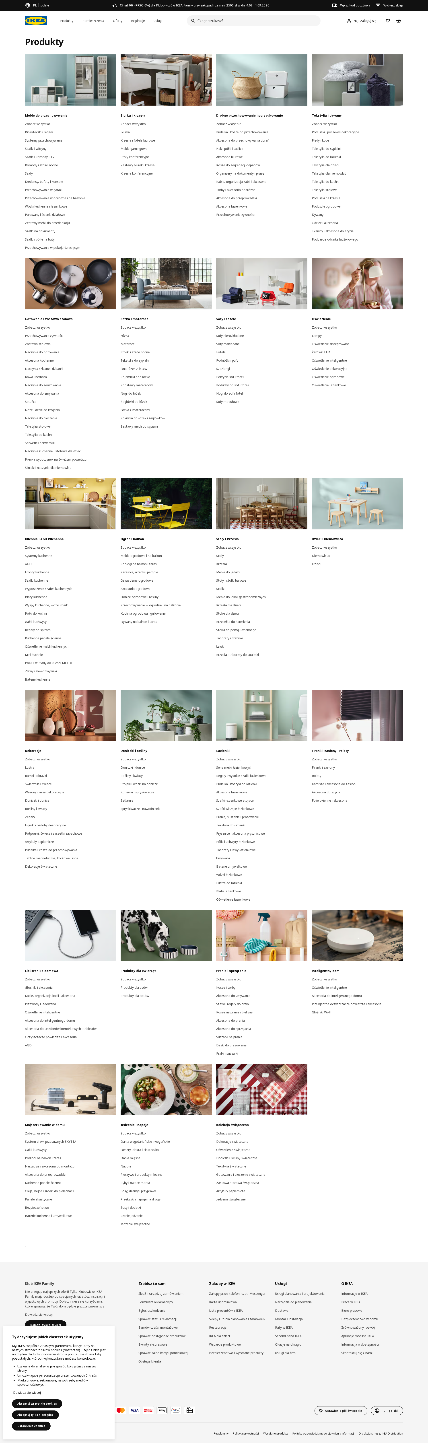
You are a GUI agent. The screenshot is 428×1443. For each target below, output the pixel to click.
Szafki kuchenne (36, 580)
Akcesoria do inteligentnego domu (50, 1020)
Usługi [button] (158, 21)
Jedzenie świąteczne (135, 1224)
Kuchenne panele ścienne (43, 638)
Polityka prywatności (246, 1433)
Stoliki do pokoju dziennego (236, 630)
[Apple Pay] (162, 1410)
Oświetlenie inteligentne (329, 360)
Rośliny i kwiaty (36, 809)
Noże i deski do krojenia (42, 410)
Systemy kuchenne (38, 556)
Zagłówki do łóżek (134, 401)
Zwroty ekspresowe (152, 1344)
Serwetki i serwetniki (40, 443)
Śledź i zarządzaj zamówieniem (160, 1293)
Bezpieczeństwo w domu (359, 1319)
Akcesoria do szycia (326, 792)
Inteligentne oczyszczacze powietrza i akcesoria (346, 1004)
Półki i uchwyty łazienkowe (235, 842)
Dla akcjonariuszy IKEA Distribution (381, 1433)
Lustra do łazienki (229, 883)
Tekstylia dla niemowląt (329, 173)
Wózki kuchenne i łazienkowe (46, 206)
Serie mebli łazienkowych (234, 767)
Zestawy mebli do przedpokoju (47, 223)
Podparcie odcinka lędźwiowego (335, 239)
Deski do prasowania (231, 1045)
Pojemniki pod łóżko (135, 377)
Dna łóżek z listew (134, 368)
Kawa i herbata (36, 377)
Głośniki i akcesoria (39, 987)
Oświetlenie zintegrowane (331, 344)
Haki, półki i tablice (229, 148)
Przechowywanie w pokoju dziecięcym (52, 247)
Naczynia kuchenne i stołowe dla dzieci (53, 451)
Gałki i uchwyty (36, 622)
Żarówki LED (321, 352)
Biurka (125, 132)
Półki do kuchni (36, 613)
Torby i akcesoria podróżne (235, 190)
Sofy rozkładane (228, 344)
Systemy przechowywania (43, 140)
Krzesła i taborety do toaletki (237, 655)
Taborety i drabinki (229, 638)
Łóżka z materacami (135, 410)
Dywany (317, 214)
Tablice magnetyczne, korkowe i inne (51, 858)
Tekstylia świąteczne (231, 1166)
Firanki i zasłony (323, 767)
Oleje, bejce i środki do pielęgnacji (49, 1191)
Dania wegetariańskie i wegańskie (145, 1141)
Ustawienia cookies (31, 1426)
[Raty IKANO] (148, 1410)
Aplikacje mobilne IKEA (357, 1336)
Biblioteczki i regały (39, 132)
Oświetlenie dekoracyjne (329, 368)
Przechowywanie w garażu (44, 190)
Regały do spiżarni (38, 630)
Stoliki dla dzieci (227, 613)
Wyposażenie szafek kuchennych (48, 589)
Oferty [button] (117, 21)
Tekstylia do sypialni (326, 148)
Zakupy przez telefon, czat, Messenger (237, 1293)
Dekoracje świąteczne (41, 866)
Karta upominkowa (223, 1302)
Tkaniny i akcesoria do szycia (333, 231)
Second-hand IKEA (288, 1336)
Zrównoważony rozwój (358, 1327)
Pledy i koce (320, 140)
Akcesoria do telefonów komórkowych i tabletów (61, 1029)
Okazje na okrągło (288, 1344)
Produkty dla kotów (135, 996)
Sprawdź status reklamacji (157, 1319)
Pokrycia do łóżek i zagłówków (143, 418)
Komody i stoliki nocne (41, 165)
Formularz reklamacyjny (155, 1302)
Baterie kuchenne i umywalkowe (48, 1216)
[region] (59, 1382)
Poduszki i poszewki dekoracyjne (335, 132)
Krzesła (221, 564)
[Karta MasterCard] (120, 1410)
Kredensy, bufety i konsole (44, 181)
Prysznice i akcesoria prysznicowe (240, 833)
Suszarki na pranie (229, 1037)
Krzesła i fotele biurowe (138, 140)
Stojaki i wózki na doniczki (139, 784)
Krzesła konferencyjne (137, 173)
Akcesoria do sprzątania (233, 1029)
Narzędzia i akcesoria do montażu (49, 1166)
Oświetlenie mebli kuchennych (46, 646)
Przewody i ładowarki (40, 1004)
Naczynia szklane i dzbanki (44, 368)
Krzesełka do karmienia (233, 622)
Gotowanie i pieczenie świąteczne (240, 1174)
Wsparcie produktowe (225, 1344)
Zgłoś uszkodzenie (151, 1310)
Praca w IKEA (350, 1302)
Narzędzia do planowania (293, 1302)
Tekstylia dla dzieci (325, 165)
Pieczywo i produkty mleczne (142, 1174)
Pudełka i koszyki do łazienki (236, 784)
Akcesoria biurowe (229, 157)
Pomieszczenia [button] (93, 21)
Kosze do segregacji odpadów (238, 165)
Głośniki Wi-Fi (321, 1012)
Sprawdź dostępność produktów (161, 1336)
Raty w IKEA (284, 1327)
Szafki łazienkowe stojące (235, 800)
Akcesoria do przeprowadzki (236, 198)
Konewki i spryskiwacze (137, 792)
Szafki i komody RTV (39, 157)
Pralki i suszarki (227, 1053)
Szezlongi (223, 368)
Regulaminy (221, 1433)
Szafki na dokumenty (40, 231)
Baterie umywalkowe (231, 866)
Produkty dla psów (134, 987)
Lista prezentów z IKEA (226, 1310)
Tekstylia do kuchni (325, 181)
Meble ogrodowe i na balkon (141, 556)
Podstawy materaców (137, 385)
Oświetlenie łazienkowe (329, 385)
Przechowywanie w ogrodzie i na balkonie (55, 198)
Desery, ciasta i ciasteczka (140, 1150)
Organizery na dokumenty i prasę (240, 173)
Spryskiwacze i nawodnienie (140, 809)
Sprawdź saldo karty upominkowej (163, 1353)
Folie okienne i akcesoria (329, 800)
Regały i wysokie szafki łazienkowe (241, 776)
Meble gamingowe (134, 148)
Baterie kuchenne (37, 679)
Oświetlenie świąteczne (233, 1150)
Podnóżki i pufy (227, 360)
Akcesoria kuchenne (39, 360)
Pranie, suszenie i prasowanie (237, 817)
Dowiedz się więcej (39, 1314)
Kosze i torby (225, 987)
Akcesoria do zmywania (42, 393)
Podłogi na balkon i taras (139, 564)
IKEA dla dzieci (219, 1336)
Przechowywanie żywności (235, 214)
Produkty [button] (66, 21)
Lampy (317, 335)
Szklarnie (127, 800)
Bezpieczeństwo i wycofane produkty (236, 1353)
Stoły (220, 556)
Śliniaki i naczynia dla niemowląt (48, 467)
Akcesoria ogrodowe (135, 589)
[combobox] (252, 20)
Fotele (221, 352)
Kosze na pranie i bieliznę (234, 1012)
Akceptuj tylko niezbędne (35, 1415)
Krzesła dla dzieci (228, 605)
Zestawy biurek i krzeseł (138, 165)
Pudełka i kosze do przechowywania (242, 132)
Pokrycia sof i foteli (230, 377)
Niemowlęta (321, 556)
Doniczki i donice (37, 800)
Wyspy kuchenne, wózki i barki (46, 605)
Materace (128, 344)
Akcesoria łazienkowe (231, 206)
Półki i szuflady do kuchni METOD (49, 663)
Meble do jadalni (228, 572)
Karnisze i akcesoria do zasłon (334, 784)
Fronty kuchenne (37, 572)
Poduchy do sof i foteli (232, 385)
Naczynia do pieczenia (41, 418)
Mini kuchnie (34, 655)
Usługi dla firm (285, 1353)
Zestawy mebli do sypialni (139, 426)
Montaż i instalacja (289, 1319)
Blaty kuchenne (36, 597)
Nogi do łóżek (131, 393)
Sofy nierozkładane (230, 335)
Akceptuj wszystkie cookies (37, 1404)
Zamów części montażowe (158, 1327)
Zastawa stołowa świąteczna (237, 1183)
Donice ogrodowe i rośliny (139, 597)
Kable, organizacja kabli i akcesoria (241, 181)
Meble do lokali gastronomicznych (241, 597)
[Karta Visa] (134, 1410)
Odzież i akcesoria (325, 223)
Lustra (29, 767)
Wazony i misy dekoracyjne (44, 792)
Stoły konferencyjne (135, 157)
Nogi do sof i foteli (229, 393)
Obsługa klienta (149, 1361)
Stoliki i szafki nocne (135, 352)
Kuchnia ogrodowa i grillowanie (143, 613)
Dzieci (316, 564)
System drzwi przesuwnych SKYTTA (50, 1141)
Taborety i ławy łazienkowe (236, 850)
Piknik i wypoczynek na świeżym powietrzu (55, 459)
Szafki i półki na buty (40, 239)
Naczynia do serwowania (43, 385)
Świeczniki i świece (38, 784)
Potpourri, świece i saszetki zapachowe (53, 833)
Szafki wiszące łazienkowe (235, 809)
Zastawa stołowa (38, 344)
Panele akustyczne (38, 1199)
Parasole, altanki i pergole (139, 572)
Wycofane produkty (275, 1433)
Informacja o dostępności (360, 1344)
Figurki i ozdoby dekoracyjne (45, 825)
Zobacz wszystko (37, 124)
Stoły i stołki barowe (231, 580)
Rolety (316, 776)
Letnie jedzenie (132, 1216)
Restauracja (217, 1327)
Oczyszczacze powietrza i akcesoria (51, 1037)
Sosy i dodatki (131, 1207)
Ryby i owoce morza (135, 1183)
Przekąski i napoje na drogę (140, 1199)
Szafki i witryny (35, 148)
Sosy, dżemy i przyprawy (138, 1191)
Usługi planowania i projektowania (300, 1293)
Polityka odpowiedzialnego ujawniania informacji (323, 1433)
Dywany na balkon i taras (139, 622)
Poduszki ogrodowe (326, 206)
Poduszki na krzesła (326, 198)
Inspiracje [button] (138, 21)
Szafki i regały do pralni (232, 1004)
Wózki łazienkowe (229, 875)
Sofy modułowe (227, 401)
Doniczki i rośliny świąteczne (236, 1158)
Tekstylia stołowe (324, 190)
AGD (28, 564)
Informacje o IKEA (354, 1293)
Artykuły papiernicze (39, 842)
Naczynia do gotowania (42, 352)
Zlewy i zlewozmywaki (41, 671)
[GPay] (175, 1410)
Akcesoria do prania (230, 1020)
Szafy (29, 173)
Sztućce (30, 401)
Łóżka (125, 335)
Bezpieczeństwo (37, 1207)
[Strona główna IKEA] (36, 20)
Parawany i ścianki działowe (45, 214)
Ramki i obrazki (36, 776)
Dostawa (281, 1310)
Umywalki (223, 858)
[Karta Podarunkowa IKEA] (189, 1410)
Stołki (220, 589)
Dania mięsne (130, 1158)
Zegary (30, 817)
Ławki (220, 646)
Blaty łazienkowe (228, 891)
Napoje (126, 1166)
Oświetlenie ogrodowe (328, 377)
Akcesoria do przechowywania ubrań (242, 140)
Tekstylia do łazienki (326, 157)
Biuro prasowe (351, 1310)
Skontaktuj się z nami (356, 1353)
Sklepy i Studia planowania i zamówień (237, 1319)
